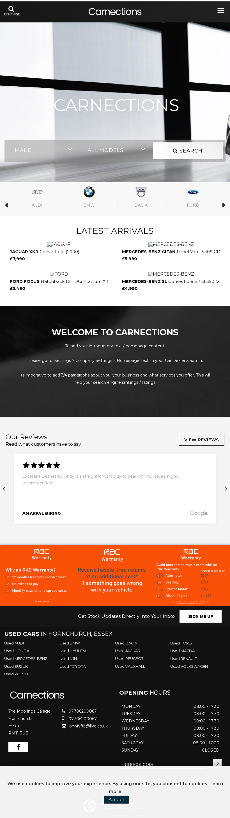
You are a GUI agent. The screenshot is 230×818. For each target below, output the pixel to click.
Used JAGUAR (127, 650)
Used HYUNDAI (73, 650)
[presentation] (4, 489)
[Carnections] (115, 11)
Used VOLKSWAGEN (189, 666)
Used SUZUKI (16, 666)
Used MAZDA (182, 650)
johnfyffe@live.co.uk (87, 726)
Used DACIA (126, 643)
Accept (117, 799)
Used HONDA (16, 650)
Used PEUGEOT (129, 658)
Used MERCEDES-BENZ (25, 658)
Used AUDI (14, 643)
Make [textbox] (23, 150)
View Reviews (201, 439)
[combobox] (42, 150)
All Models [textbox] (105, 150)
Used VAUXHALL (130, 666)
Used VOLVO (16, 674)
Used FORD (181, 643)
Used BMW (69, 643)
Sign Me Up (200, 616)
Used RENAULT (183, 658)
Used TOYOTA (72, 666)
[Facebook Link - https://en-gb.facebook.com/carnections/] (18, 747)
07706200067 (82, 711)
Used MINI (68, 658)
